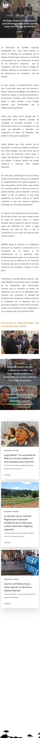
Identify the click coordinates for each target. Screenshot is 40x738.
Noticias (30, 15)
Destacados (20, 15)
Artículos (10, 15)
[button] (37, 5)
